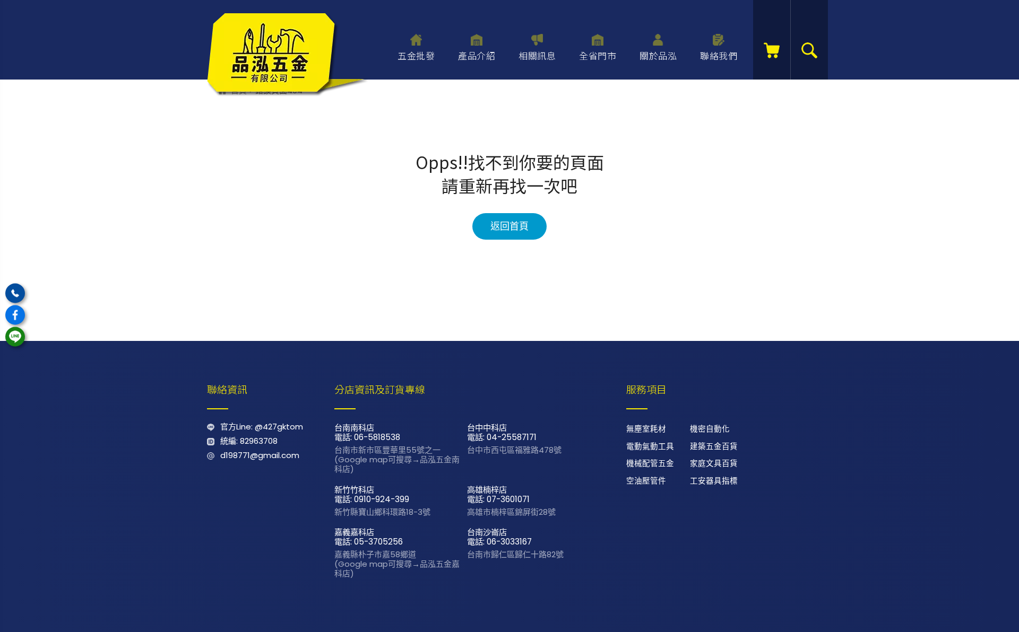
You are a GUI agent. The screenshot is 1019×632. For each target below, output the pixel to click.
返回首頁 (509, 226)
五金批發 (416, 55)
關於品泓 (658, 55)
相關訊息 (537, 55)
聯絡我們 (718, 55)
